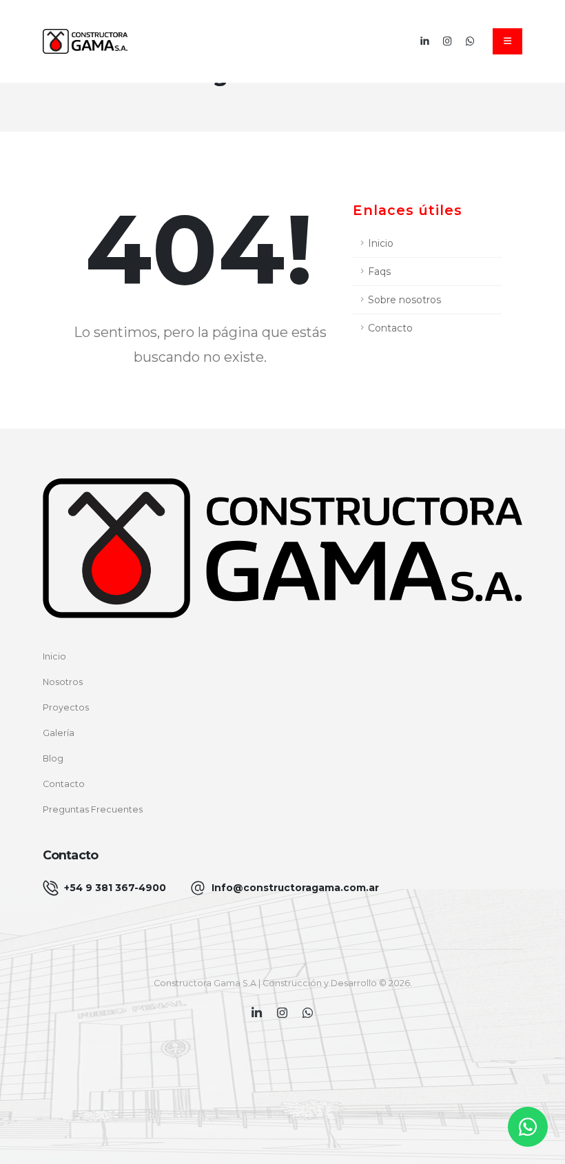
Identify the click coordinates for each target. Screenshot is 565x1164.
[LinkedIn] (424, 41)
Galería (58, 733)
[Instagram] (447, 41)
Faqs (379, 271)
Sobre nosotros (404, 300)
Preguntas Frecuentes (93, 809)
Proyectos (66, 707)
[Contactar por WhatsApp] (528, 1127)
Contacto (390, 328)
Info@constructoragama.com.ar (295, 887)
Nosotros (63, 682)
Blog (53, 758)
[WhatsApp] (470, 41)
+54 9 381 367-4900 (115, 887)
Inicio (380, 243)
